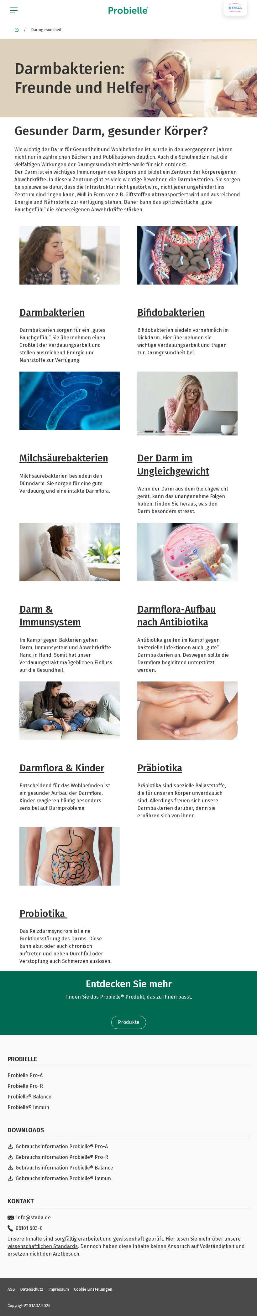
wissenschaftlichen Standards (43, 1246)
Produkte (128, 1022)
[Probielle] (16, 29)
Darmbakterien (52, 312)
